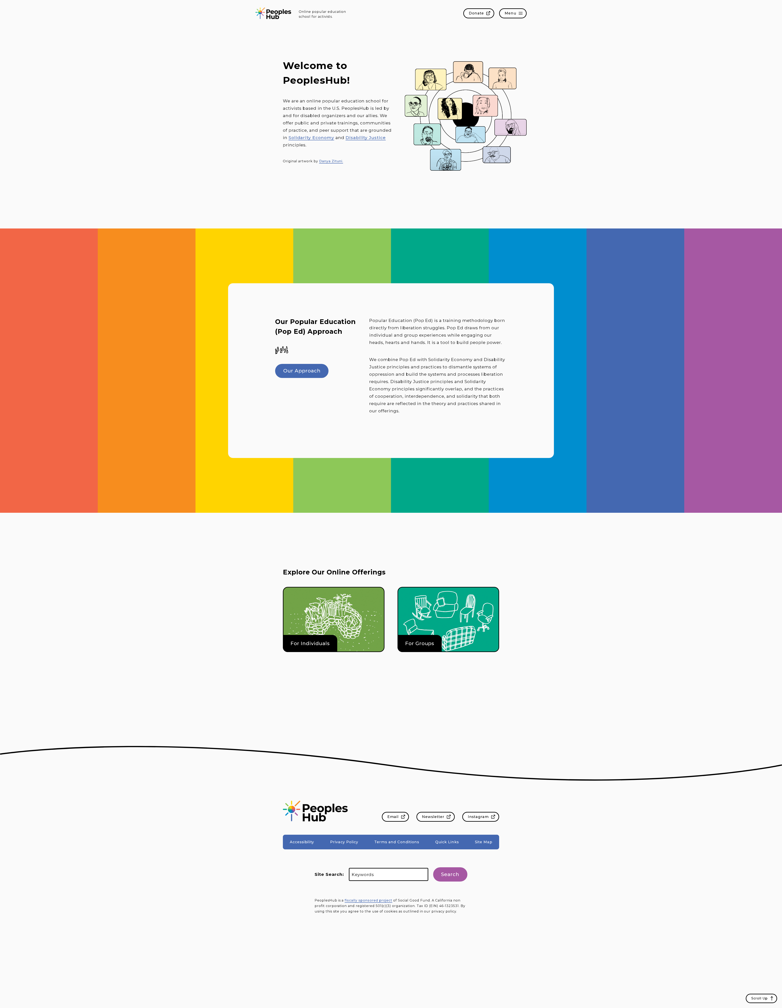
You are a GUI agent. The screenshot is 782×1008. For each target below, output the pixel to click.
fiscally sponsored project (368, 900)
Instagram (478, 817)
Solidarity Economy (311, 137)
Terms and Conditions (396, 842)
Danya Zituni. (331, 161)
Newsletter (433, 817)
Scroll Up (759, 998)
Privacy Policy (344, 842)
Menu (510, 13)
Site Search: (329, 874)
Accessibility (302, 842)
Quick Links (447, 842)
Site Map (483, 842)
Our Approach (302, 371)
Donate (476, 13)
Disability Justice (366, 137)
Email (393, 817)
